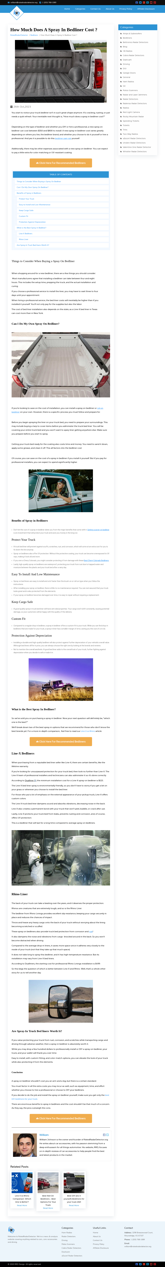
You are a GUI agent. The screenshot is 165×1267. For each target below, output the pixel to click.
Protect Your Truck (26, 199)
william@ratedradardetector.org (24, 3)
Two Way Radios (130, 134)
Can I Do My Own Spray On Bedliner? (32, 187)
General (126, 77)
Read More (22, 1205)
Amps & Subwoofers (132, 34)
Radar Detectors (130, 99)
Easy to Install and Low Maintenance (34, 205)
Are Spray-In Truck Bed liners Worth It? (33, 245)
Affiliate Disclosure (146, 9)
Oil (124, 86)
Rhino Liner (23, 239)
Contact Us (95, 9)
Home (67, 9)
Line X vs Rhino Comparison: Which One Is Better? (22, 1199)
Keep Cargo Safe (26, 210)
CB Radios (127, 51)
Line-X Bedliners (25, 234)
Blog (125, 47)
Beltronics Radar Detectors (135, 42)
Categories (80, 9)
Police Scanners (130, 90)
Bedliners (34, 35)
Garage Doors (129, 73)
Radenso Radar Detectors (135, 103)
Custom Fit (23, 216)
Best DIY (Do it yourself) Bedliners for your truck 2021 (74, 1199)
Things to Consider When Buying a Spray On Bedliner (39, 181)
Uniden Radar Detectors (134, 143)
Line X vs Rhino (88, 731)
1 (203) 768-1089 (49, 3)
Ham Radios (128, 82)
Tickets (126, 125)
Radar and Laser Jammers (135, 95)
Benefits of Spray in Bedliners (29, 193)
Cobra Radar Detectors (133, 55)
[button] (61, 162)
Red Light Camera (131, 112)
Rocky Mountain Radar (133, 117)
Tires (125, 130)
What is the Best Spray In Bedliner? (31, 228)
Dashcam (127, 60)
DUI (124, 69)
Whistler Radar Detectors (135, 152)
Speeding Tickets (131, 121)
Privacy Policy (125, 9)
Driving (126, 64)
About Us (110, 9)
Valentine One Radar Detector (137, 147)
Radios (126, 108)
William (44, 1135)
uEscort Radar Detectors (134, 138)
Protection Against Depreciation (32, 222)
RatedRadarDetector (19, 35)
